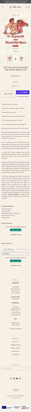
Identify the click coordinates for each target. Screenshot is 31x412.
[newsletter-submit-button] (28, 369)
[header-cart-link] (28, 7)
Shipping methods (15, 345)
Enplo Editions (20, 395)
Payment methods (15, 348)
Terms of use (15, 341)
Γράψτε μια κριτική (15, 230)
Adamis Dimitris (15, 76)
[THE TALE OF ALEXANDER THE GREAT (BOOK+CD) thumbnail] (10, 59)
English (15, 390)
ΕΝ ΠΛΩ (15, 82)
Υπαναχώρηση (15, 354)
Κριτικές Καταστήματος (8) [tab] (22, 249)
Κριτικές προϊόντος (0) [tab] (8, 249)
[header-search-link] (26, 7)
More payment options (23, 96)
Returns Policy (15, 351)
